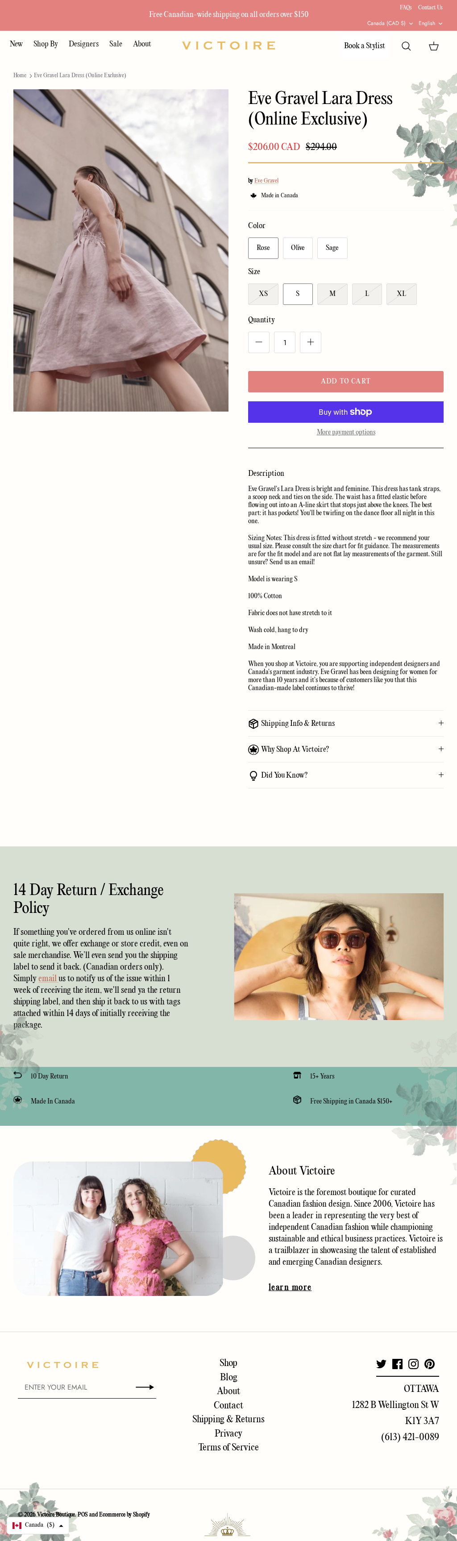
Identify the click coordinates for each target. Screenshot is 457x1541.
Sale (115, 44)
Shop (228, 1363)
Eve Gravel (266, 181)
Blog (228, 1377)
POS (83, 1515)
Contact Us (430, 7)
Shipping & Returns (228, 1419)
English (427, 23)
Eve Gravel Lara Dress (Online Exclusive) (80, 75)
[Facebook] (397, 1364)
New (16, 44)
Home (19, 75)
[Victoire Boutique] (228, 45)
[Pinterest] (429, 1364)
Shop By (45, 44)
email (48, 978)
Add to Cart (346, 382)
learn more (290, 1288)
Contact (228, 1405)
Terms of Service (228, 1447)
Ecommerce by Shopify (124, 1515)
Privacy (228, 1434)
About (142, 44)
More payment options (346, 432)
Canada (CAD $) (386, 23)
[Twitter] (381, 1364)
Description (266, 474)
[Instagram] (413, 1364)
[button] (38, 1525)
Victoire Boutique (56, 1515)
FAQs (406, 7)
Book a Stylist (364, 46)
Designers (84, 44)
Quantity (261, 320)
